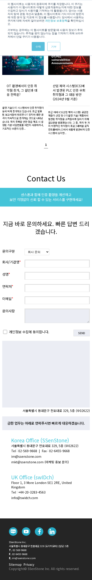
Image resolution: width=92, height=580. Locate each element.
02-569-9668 (19, 550)
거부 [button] (53, 46)
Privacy (28, 564)
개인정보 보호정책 (56, 20)
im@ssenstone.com (24, 558)
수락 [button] (38, 46)
